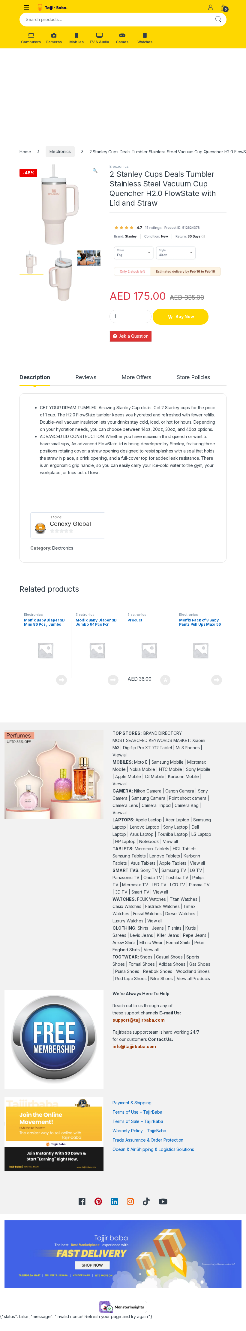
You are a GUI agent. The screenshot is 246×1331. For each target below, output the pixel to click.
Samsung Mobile (168, 762)
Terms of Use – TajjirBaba (137, 1112)
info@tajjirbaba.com (134, 1046)
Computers (31, 42)
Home (25, 151)
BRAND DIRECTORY (162, 733)
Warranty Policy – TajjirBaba (139, 1130)
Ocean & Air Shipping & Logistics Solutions (153, 1149)
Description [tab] (35, 377)
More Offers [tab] (136, 377)
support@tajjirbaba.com (138, 1020)
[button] (95, 170)
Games (122, 42)
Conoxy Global (70, 523)
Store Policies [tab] (193, 377)
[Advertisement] (123, 93)
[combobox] (115, 19)
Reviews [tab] (85, 377)
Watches (144, 42)
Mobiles (76, 42)
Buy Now (185, 316)
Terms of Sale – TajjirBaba (137, 1121)
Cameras (54, 42)
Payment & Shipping (131, 1102)
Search (218, 19)
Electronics (60, 151)
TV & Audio (99, 42)
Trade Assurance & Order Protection (147, 1139)
